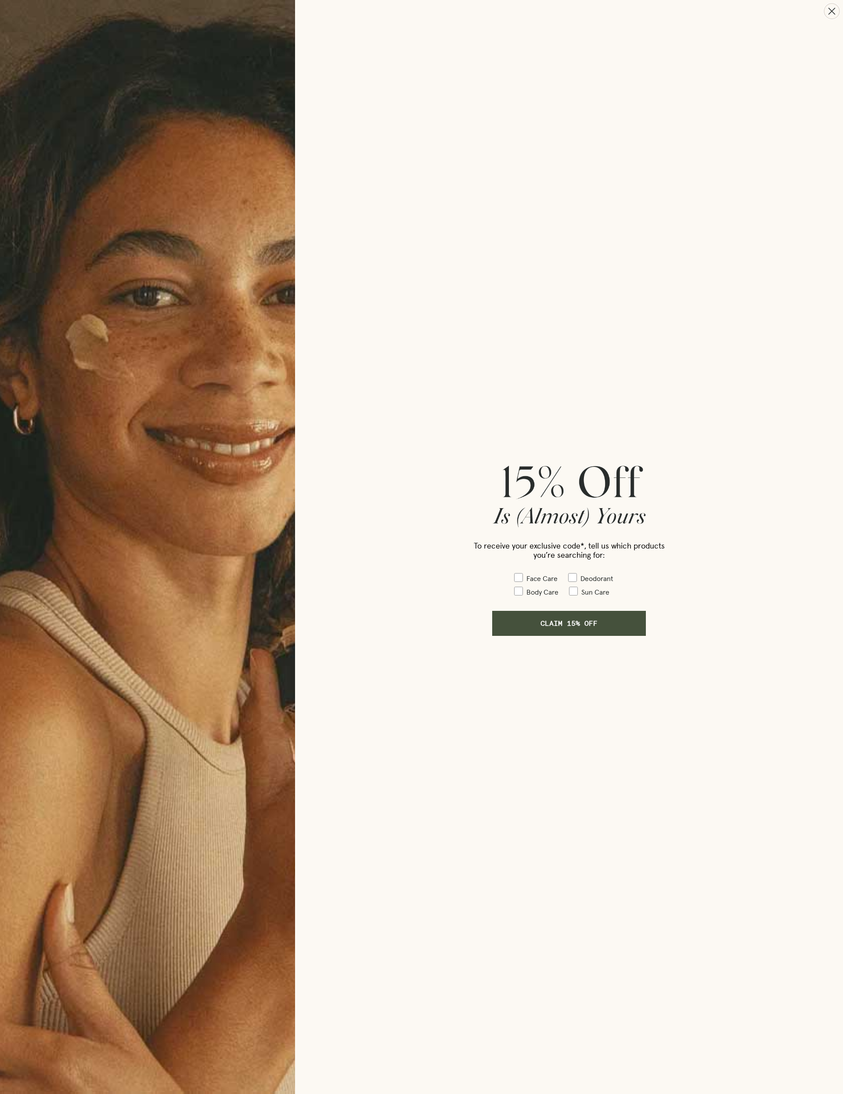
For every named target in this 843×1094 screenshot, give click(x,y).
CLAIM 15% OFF (569, 623)
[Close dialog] (831, 11)
